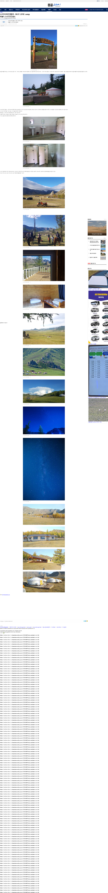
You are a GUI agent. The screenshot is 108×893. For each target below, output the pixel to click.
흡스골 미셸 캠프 (93, 253)
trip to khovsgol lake (22, 627)
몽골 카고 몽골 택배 (93, 257)
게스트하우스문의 (26, 9)
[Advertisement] (43, 609)
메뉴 (1, 9)
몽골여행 (43, 9)
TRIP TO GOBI (13, 627)
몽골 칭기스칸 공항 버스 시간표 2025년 (97, 397)
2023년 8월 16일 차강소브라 (94, 9)
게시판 (54, 9)
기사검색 (64, 627)
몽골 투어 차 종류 (92, 344)
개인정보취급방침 (4, 627)
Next (105, 238)
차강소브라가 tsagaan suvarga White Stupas (97, 233)
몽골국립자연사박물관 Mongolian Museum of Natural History (94, 242)
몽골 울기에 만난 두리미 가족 (94, 422)
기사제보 (53, 627)
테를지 (49, 9)
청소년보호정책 (46, 627)
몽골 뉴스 (11, 9)
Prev (104, 238)
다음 (105, 219)
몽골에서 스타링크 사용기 (94, 288)
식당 (60, 9)
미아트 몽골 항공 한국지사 (95, 245)
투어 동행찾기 (36, 9)
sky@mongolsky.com (6, 594)
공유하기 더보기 (3, 322)
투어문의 (18, 9)
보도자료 (59, 627)
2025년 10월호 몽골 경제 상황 (94, 290)
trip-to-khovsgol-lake (37, 627)
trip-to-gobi (29, 627)
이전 (104, 219)
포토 (5, 9)
